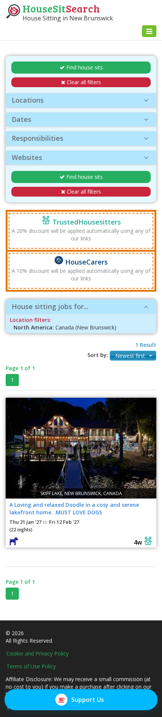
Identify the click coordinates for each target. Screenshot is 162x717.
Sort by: (97, 354)
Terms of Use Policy (31, 666)
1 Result (145, 344)
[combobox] (133, 356)
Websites (27, 157)
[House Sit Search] (13, 10)
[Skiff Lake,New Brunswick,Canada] (81, 447)
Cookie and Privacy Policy (37, 653)
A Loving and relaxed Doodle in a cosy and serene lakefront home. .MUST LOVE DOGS (74, 508)
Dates (21, 119)
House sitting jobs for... (50, 306)
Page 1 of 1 (20, 368)
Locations (28, 100)
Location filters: (30, 319)
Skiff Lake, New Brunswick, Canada (81, 493)
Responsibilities (37, 138)
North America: (34, 327)
